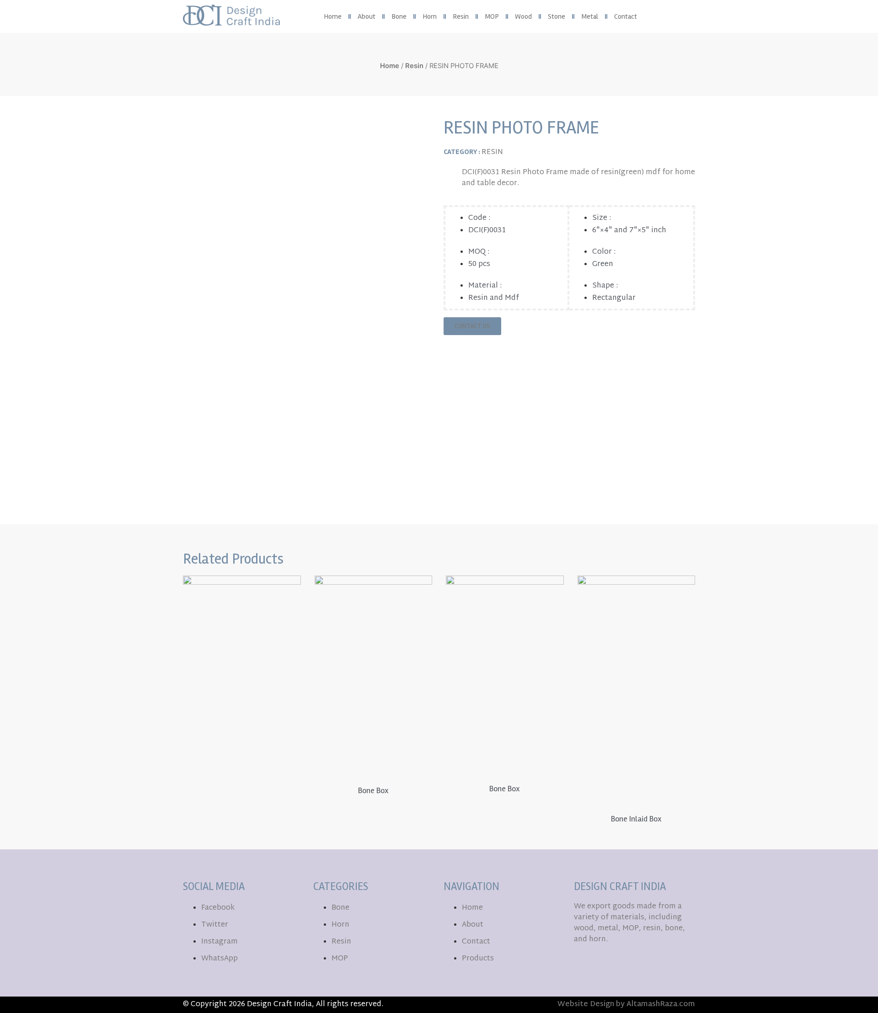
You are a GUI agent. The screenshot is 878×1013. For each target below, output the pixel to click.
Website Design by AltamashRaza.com (626, 1004)
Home (333, 16)
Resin (461, 16)
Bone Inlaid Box (636, 819)
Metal (589, 16)
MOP (492, 16)
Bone (399, 16)
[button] (688, 16)
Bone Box (373, 790)
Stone (556, 16)
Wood (523, 16)
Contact (625, 16)
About (366, 16)
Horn (430, 16)
